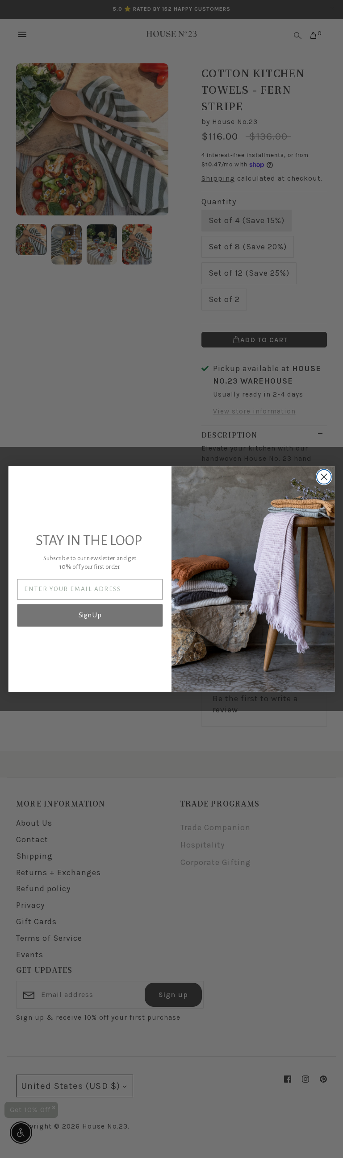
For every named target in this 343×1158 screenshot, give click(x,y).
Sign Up (90, 615)
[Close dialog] (324, 477)
